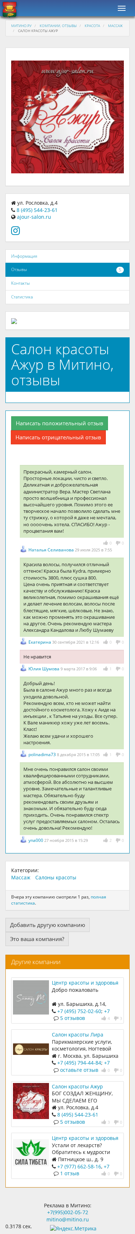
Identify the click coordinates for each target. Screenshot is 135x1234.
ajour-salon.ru (34, 216)
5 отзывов (72, 1018)
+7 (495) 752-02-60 (79, 1011)
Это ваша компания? (37, 938)
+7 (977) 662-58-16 (79, 1166)
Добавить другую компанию (47, 924)
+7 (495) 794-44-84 (79, 1062)
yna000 (36, 840)
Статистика (22, 297)
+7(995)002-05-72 (67, 1212)
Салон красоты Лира (77, 1034)
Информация (24, 256)
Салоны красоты (55, 877)
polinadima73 (42, 754)
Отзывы (19, 269)
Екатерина (40, 642)
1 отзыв (69, 1173)
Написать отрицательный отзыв (58, 437)
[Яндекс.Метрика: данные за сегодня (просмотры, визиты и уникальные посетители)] (73, 1228)
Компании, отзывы (58, 25)
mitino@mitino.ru (67, 1219)
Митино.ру (21, 25)
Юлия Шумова (44, 669)
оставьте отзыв (79, 1069)
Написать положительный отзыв (59, 423)
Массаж (115, 25)
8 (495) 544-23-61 (37, 210)
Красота (92, 25)
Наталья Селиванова (51, 550)
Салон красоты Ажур (77, 1086)
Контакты (20, 283)
